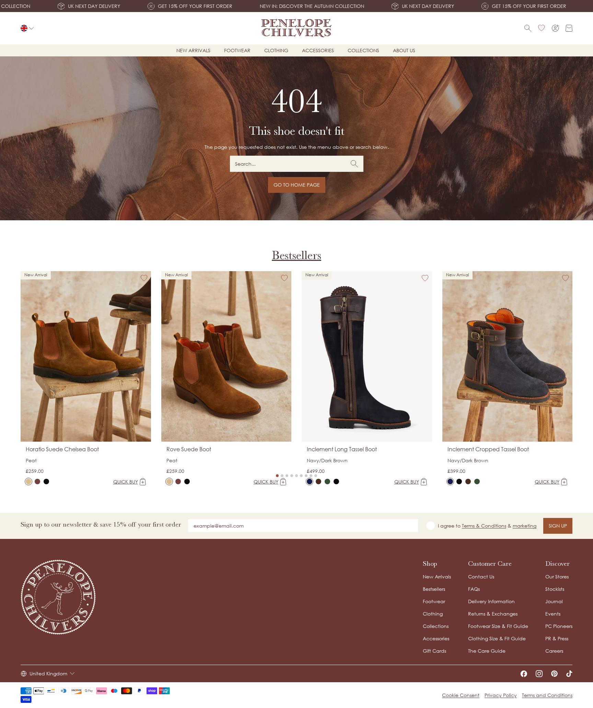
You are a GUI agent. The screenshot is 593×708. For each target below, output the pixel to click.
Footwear (237, 50)
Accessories (318, 50)
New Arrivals (437, 576)
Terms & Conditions (484, 526)
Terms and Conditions (547, 695)
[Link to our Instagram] (539, 673)
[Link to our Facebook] (523, 673)
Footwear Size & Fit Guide (498, 626)
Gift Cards (434, 651)
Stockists (554, 589)
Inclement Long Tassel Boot (342, 449)
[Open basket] (569, 28)
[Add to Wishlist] (144, 278)
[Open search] (527, 28)
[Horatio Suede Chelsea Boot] (28, 481)
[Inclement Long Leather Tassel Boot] (336, 481)
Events (552, 614)
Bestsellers (296, 255)
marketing (524, 526)
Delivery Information (491, 601)
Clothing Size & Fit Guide (497, 638)
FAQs (474, 589)
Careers (554, 651)
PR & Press (556, 638)
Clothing (276, 50)
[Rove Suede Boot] (169, 481)
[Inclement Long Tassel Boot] (309, 481)
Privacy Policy (501, 695)
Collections (363, 50)
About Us (404, 50)
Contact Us (481, 576)
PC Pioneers (558, 626)
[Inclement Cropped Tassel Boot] (450, 481)
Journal (554, 601)
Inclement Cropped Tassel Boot (488, 449)
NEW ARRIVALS (193, 50)
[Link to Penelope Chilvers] (296, 28)
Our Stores (557, 576)
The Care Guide (486, 651)
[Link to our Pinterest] (554, 673)
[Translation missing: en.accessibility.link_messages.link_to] (58, 597)
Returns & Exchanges (493, 614)
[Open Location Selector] (27, 28)
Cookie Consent (460, 695)
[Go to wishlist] (541, 28)
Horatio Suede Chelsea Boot (62, 449)
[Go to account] (555, 28)
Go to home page (297, 185)
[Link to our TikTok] (569, 673)
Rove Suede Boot (188, 449)
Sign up (558, 526)
